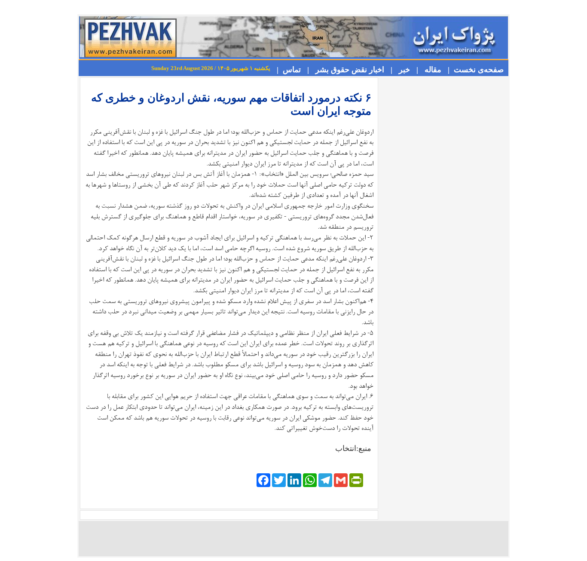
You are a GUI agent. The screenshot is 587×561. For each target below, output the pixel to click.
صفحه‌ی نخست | (473, 69)
